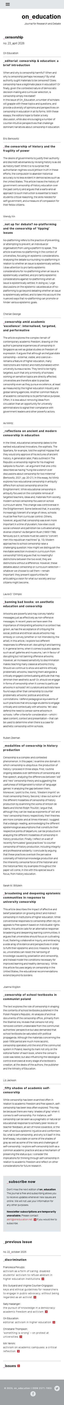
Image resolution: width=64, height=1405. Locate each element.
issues (10, 1366)
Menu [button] (7, 4)
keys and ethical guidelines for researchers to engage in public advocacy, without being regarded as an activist (31, 1293)
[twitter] (56, 1388)
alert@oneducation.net (19, 1219)
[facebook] (32, 1393)
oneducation (53, 4)
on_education (22, 1388)
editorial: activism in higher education (27, 1322)
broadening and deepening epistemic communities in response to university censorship (32, 898)
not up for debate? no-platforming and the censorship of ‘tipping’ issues (30, 228)
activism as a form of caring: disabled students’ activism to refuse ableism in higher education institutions (27, 1275)
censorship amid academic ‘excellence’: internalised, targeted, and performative (29, 326)
